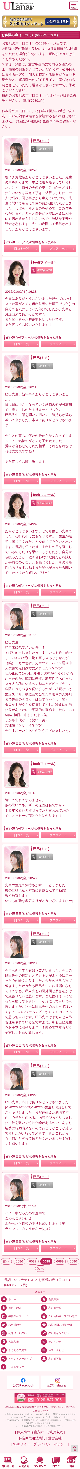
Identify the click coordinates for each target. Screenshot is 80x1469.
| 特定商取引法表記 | (32, 1438)
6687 (32, 1261)
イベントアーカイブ (20, 1358)
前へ (6, 1261)
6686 (19, 1261)
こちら (71, 1407)
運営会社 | (55, 1438)
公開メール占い (17, 1333)
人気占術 (13, 1341)
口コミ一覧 (21, 248)
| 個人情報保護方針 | (30, 1432)
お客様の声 (14, 1324)
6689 (60, 1261)
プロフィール (58, 248)
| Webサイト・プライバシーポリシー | (40, 1444)
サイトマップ (16, 1367)
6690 (73, 1261)
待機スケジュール (18, 1316)
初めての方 (14, 1307)
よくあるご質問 (17, 1350)
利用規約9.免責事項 (41, 121)
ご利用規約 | (56, 1432)
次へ (40, 1268)
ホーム (12, 1299)
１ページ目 (58, 95)
